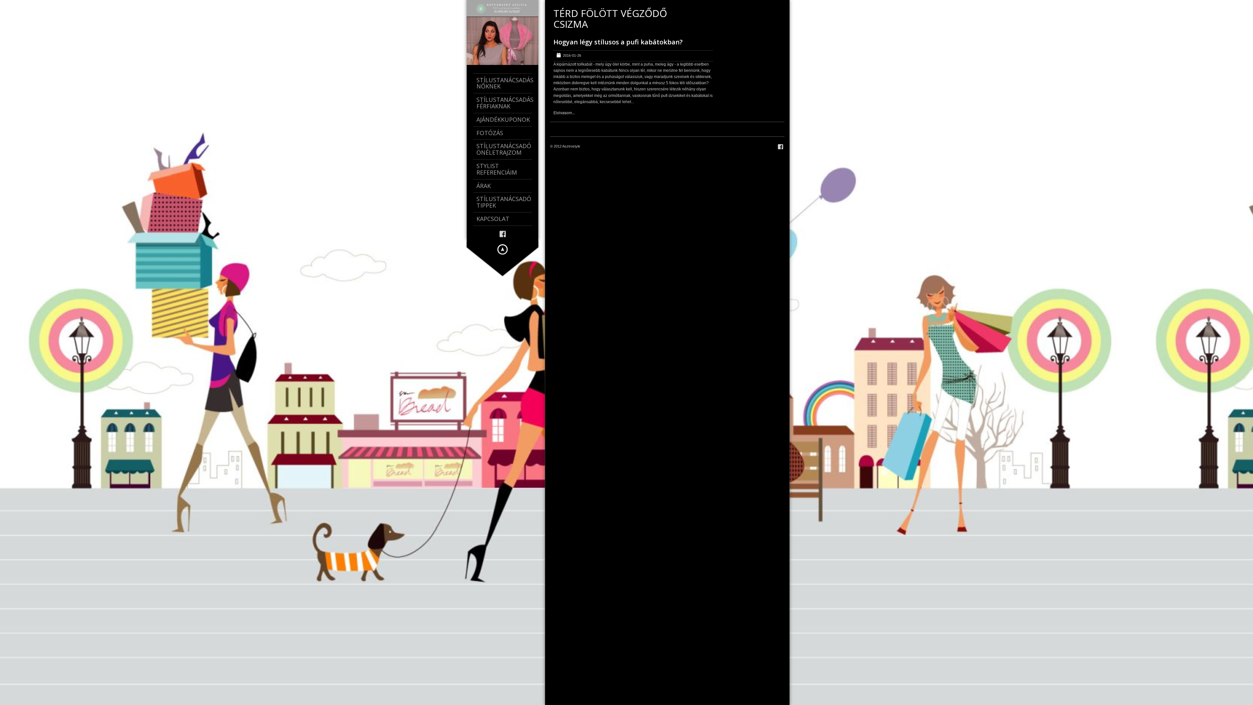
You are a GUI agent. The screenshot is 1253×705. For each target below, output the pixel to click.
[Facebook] (502, 233)
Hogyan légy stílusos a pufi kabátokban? (618, 42)
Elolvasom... (564, 112)
